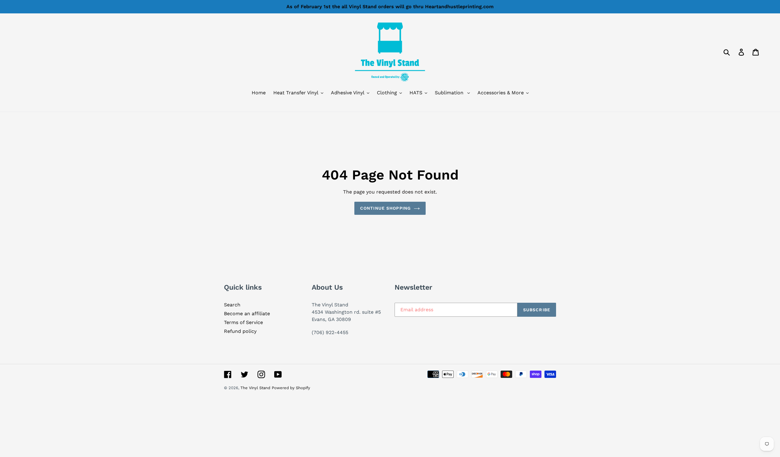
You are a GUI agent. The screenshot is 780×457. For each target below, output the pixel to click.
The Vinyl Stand (255, 387)
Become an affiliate (247, 313)
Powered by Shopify (291, 387)
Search (232, 305)
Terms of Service (243, 322)
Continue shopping (385, 208)
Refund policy (240, 331)
